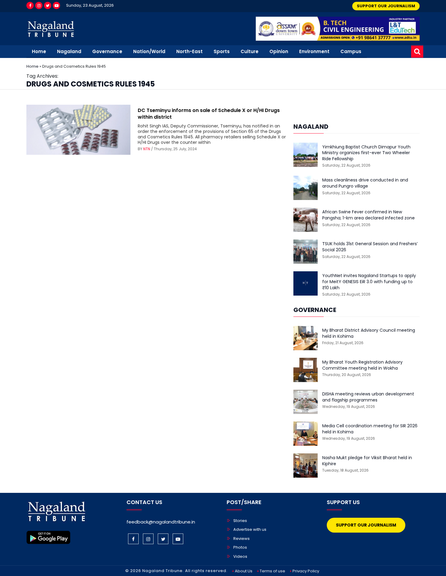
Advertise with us (249, 529)
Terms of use (272, 571)
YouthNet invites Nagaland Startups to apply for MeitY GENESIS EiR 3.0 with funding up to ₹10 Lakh (369, 281)
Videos (240, 556)
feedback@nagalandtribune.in (161, 522)
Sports (222, 51)
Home (39, 51)
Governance (107, 51)
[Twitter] (47, 5)
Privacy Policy (305, 571)
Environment (314, 51)
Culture (249, 51)
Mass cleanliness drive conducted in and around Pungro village (365, 183)
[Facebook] (30, 5)
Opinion (278, 51)
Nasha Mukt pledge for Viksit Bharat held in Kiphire (367, 461)
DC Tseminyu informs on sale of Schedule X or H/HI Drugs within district (209, 113)
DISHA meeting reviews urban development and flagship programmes (368, 397)
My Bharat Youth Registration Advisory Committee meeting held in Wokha (362, 365)
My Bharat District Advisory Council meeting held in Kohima (368, 333)
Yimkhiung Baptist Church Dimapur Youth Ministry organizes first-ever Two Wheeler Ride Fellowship (366, 153)
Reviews (241, 538)
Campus (350, 51)
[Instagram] (38, 5)
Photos (240, 547)
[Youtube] (56, 5)
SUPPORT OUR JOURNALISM (386, 6)
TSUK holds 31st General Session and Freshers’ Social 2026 (370, 247)
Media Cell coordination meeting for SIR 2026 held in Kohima (369, 429)
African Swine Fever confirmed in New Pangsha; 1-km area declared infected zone (368, 215)
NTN (146, 148)
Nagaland (69, 51)
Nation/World (149, 51)
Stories (240, 520)
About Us (243, 571)
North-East (189, 51)
